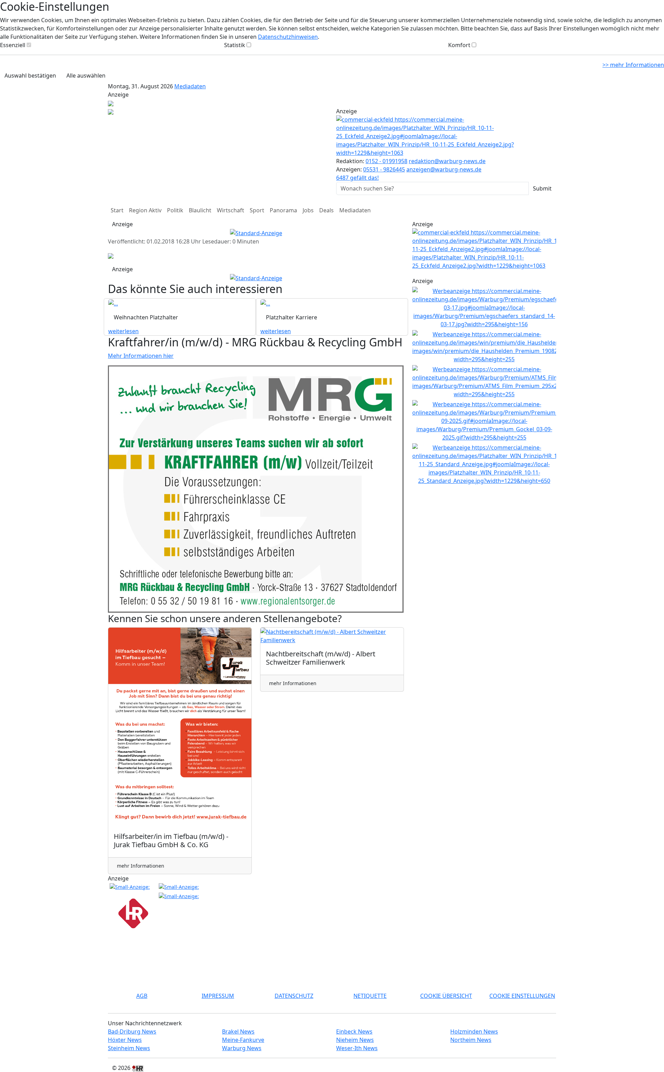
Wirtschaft (230, 210)
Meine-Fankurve (243, 1040)
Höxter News (125, 1040)
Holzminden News (474, 1031)
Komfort (459, 45)
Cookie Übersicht (446, 996)
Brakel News (238, 1031)
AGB (141, 996)
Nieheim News (355, 1040)
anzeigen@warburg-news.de (443, 169)
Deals (326, 210)
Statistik (234, 45)
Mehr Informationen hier (141, 356)
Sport (257, 210)
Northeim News (470, 1040)
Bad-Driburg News (132, 1031)
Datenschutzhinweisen (288, 37)
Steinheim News (129, 1048)
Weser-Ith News (357, 1048)
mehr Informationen (140, 865)
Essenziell (12, 45)
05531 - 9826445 (384, 169)
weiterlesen (123, 331)
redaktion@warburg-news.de (447, 161)
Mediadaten (190, 86)
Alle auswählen (85, 75)
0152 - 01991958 (386, 161)
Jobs (308, 210)
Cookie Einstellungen (522, 996)
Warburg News (241, 1048)
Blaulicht (200, 210)
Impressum (218, 996)
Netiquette (370, 996)
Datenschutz (294, 996)
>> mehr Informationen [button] (633, 65)
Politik (175, 210)
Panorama (283, 210)
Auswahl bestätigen (30, 75)
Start (117, 210)
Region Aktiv (145, 210)
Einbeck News (354, 1031)
